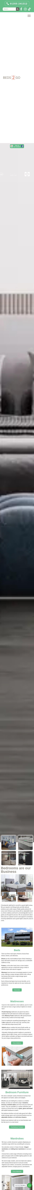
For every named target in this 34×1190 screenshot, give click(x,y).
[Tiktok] (29, 9)
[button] (29, 15)
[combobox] (9, 9)
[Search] (17, 9)
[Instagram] (25, 9)
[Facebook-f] (21, 9)
